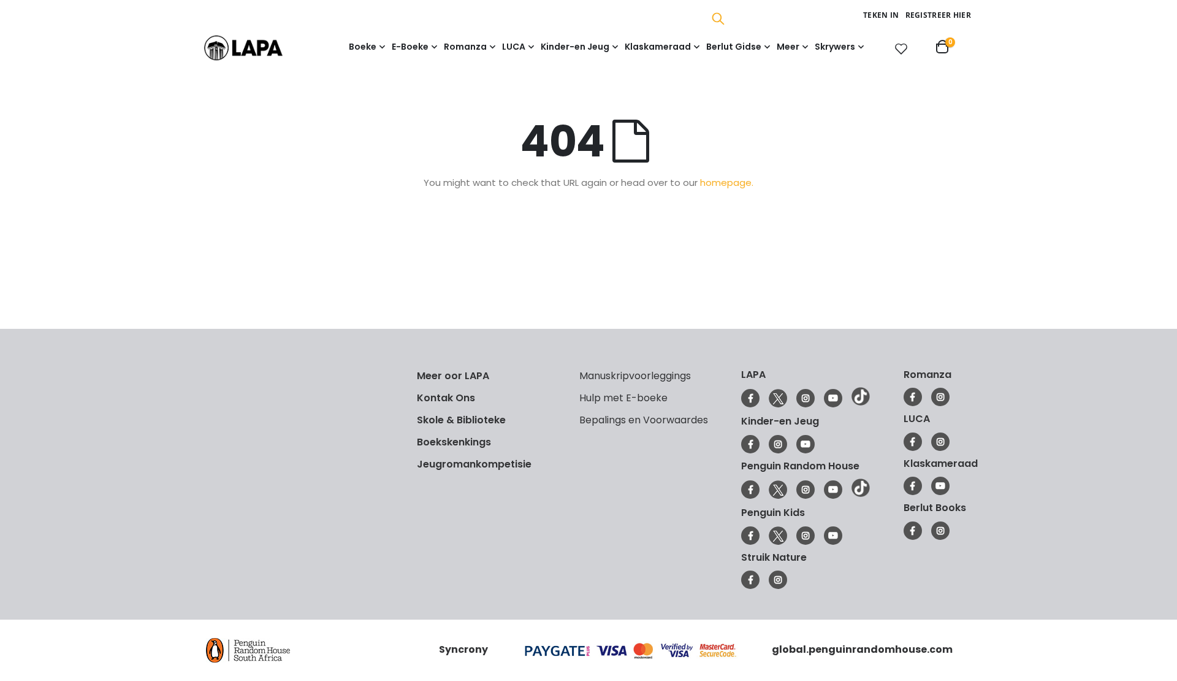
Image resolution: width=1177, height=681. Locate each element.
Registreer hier (938, 15)
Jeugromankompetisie (474, 464)
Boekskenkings (454, 442)
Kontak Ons (446, 398)
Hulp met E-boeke (623, 398)
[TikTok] (860, 402)
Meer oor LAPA (453, 376)
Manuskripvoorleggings (635, 376)
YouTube (833, 398)
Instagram (805, 398)
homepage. (726, 182)
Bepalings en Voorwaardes (643, 420)
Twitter (778, 398)
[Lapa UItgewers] (262, 47)
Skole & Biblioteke (461, 420)
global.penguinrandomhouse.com (862, 649)
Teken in (881, 15)
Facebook (750, 398)
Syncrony (463, 649)
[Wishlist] (898, 48)
